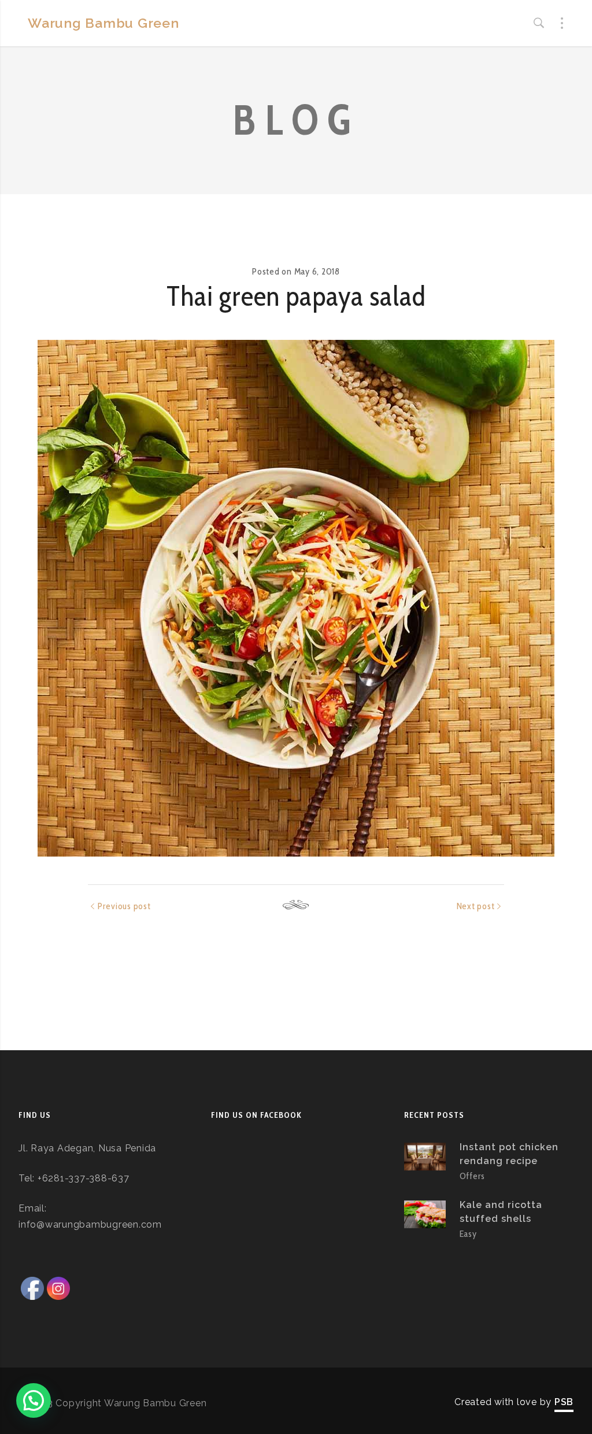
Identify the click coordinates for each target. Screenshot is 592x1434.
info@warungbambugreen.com (90, 1224)
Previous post (124, 906)
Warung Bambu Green (103, 23)
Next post (476, 906)
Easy (468, 1233)
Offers (473, 1175)
